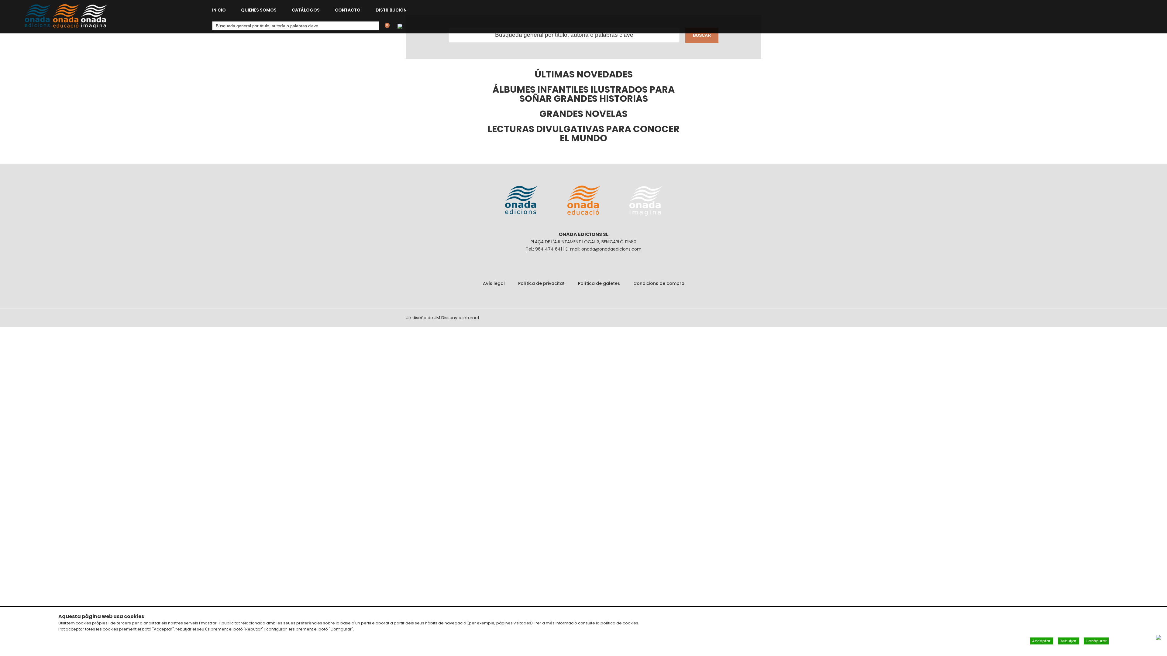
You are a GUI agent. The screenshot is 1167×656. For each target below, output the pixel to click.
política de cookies (619, 623)
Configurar (1096, 641)
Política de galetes (599, 283)
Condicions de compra (658, 283)
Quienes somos (259, 10)
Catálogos (306, 10)
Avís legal (494, 283)
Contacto (347, 10)
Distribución (391, 10)
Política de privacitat (541, 283)
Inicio (219, 10)
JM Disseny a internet (457, 318)
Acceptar (1042, 641)
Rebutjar (1068, 641)
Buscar (702, 35)
